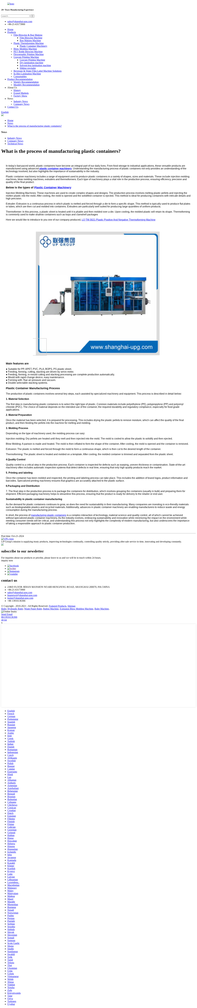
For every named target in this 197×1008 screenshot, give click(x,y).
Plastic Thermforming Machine (29, 43)
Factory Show (20, 96)
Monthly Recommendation (27, 84)
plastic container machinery (55, 168)
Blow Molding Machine (25, 48)
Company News (21, 104)
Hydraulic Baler (15, 608)
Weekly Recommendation (26, 82)
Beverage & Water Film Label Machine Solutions (38, 71)
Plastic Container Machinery (33, 46)
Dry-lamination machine (31, 62)
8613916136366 (9, 617)
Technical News (15, 143)
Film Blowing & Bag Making (28, 35)
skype (4, 620)
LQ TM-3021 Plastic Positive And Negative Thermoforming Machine (118, 219)
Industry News (21, 101)
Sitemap (71, 606)
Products (11, 32)
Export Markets (21, 93)
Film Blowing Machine (31, 37)
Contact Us (12, 107)
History (17, 90)
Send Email (6, 614)
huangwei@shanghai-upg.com (22, 595)
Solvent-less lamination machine (35, 65)
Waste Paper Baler (33, 608)
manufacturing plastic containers (48, 515)
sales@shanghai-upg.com (19, 21)
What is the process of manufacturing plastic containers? (34, 126)
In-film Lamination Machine (27, 73)
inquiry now (7, 560)
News (10, 123)
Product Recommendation (20, 79)
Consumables (20, 76)
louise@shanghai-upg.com (20, 598)
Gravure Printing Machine (26, 57)
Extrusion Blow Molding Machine (76, 608)
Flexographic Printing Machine (29, 54)
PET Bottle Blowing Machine (28, 51)
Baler (3, 608)
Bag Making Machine (30, 40)
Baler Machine (101, 608)
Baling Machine (51, 608)
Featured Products (57, 606)
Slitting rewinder (28, 68)
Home (10, 29)
